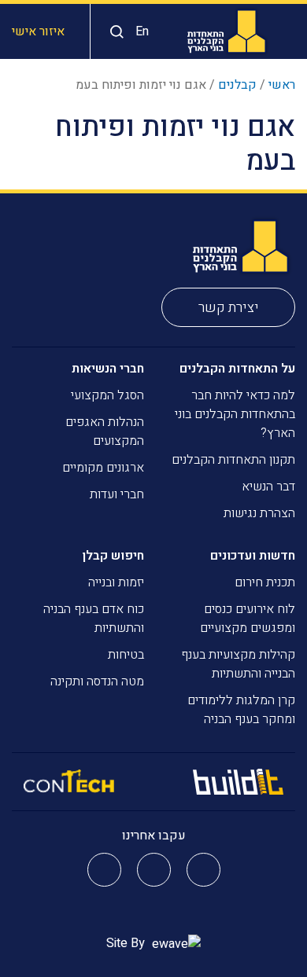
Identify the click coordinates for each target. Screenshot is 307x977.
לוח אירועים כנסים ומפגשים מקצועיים (247, 618)
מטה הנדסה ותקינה (97, 681)
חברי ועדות (117, 494)
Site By (127, 943)
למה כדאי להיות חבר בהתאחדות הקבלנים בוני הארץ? (235, 414)
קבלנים (237, 84)
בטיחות (126, 654)
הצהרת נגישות (259, 513)
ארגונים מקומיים (103, 467)
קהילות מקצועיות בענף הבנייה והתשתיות (238, 664)
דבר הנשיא (268, 486)
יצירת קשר (228, 307)
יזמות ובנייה (116, 582)
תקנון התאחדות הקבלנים (233, 459)
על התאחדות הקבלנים (237, 368)
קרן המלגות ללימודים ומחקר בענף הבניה (241, 710)
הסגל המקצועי (107, 395)
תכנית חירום (265, 582)
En (142, 31)
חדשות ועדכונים (252, 555)
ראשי (281, 84)
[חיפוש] (113, 32)
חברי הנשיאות (108, 368)
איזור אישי (38, 31)
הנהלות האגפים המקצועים (104, 431)
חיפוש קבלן (113, 555)
